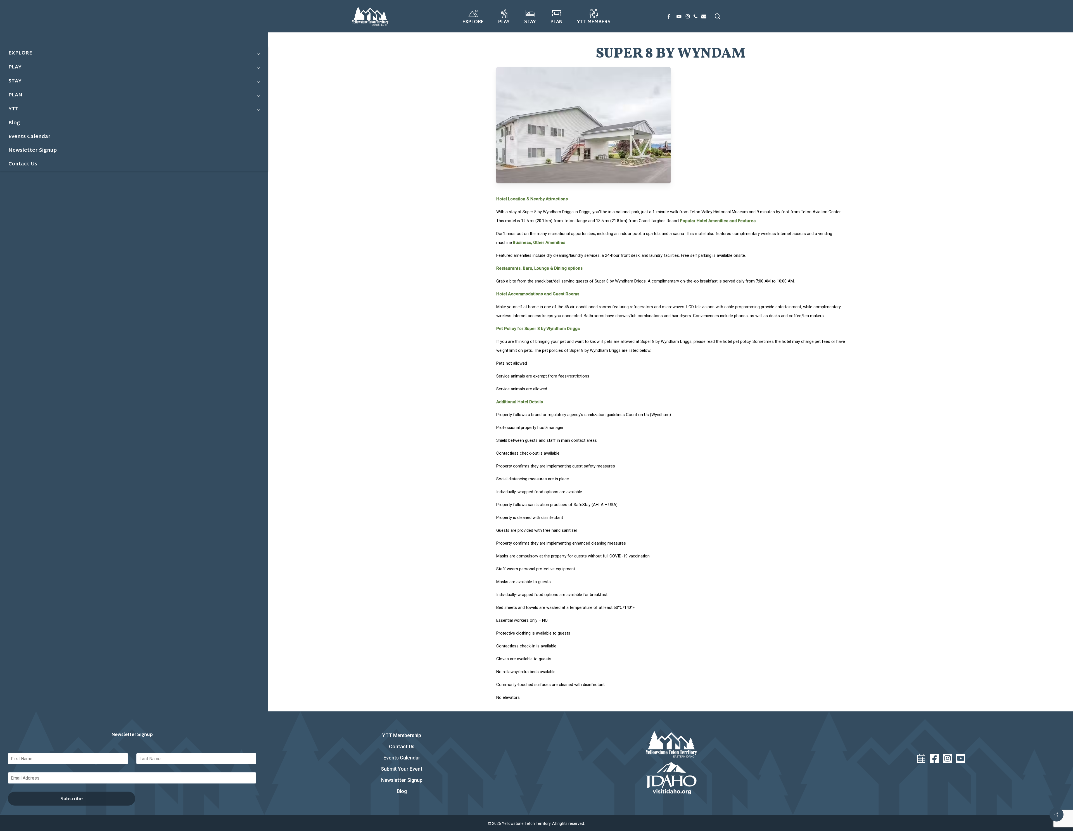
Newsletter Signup (401, 780)
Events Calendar (401, 758)
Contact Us (401, 746)
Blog (402, 791)
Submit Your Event (401, 769)
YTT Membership (401, 735)
